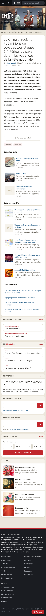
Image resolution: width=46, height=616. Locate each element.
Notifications (28, 564)
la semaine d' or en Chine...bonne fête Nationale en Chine (22, 310)
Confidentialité (6, 598)
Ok (40, 405)
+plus (41, 319)
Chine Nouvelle (11, 63)
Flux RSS (27, 560)
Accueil (3, 32)
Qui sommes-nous (7, 587)
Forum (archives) (7, 578)
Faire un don (8, 21)
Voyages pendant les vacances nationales (20, 298)
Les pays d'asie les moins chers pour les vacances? (19, 304)
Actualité (4, 564)
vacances (18, 145)
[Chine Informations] (8, 16)
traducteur (16, 410)
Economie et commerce (33, 32)
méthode (24, 410)
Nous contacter (7, 591)
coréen (25, 429)
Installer (27, 567)
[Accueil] (8, 2)
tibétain (13, 429)
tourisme (8, 145)
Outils (3, 571)
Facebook (28, 571)
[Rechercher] (43, 3)
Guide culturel (6, 560)
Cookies (4, 601)
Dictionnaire (7, 410)
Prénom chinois (6, 574)
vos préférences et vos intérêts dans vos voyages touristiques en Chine (23, 292)
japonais (20, 429)
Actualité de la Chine (16, 32)
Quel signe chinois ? (23, 453)
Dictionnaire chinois (8, 567)
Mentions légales (7, 594)
